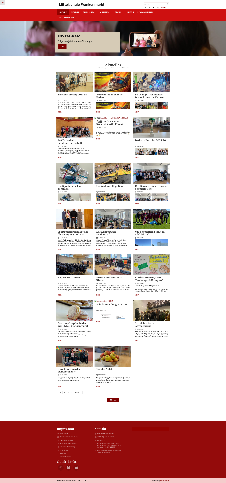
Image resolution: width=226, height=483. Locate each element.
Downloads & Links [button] (145, 12)
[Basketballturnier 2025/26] (151, 127)
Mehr (60, 112)
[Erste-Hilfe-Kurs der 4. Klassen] (113, 264)
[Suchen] (167, 4)
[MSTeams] (68, 468)
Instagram (69, 36)
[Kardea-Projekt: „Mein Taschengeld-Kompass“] (151, 264)
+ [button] (146, 8)
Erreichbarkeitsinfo (66, 440)
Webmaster (64, 433)
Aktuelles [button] (75, 12)
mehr (62, 46)
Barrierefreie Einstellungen (67, 480)
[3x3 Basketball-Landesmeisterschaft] (74, 127)
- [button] (150, 8)
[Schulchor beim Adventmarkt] (151, 310)
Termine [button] (118, 12)
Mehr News (113, 400)
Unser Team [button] (104, 12)
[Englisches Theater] (74, 264)
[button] (153, 7)
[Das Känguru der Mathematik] (113, 219)
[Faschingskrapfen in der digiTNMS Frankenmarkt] (74, 310)
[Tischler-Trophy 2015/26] (74, 82)
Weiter (77, 392)
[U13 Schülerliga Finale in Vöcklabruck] (151, 219)
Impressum (64, 450)
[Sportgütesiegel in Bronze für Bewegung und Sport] (74, 219)
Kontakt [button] (130, 12)
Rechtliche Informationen (68, 443)
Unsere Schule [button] (88, 12)
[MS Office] (76, 468)
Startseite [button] (63, 12)
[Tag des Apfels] (113, 356)
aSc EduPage (164, 480)
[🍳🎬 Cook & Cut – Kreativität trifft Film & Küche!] (113, 118)
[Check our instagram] (61, 468)
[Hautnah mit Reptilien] (113, 173)
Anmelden (165, 8)
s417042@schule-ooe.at (105, 437)
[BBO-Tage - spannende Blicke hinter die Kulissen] (151, 82)
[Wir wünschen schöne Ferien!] (113, 82)
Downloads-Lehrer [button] (66, 18)
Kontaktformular (65, 457)
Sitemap (63, 453)
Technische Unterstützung (68, 437)
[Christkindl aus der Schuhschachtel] (74, 356)
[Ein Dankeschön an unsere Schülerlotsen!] (151, 173)
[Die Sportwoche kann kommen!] (74, 173)
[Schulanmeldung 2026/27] (113, 301)
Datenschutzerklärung (67, 447)
